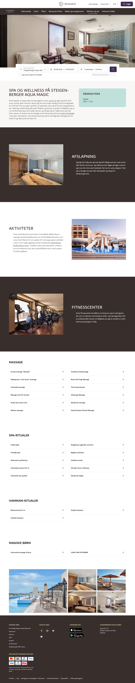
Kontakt (11, 640)
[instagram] (47, 631)
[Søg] (113, 69)
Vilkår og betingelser (76, 678)
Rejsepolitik (64, 678)
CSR (10, 637)
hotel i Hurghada (67, 113)
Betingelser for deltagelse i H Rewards (32, 678)
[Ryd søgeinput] (45, 69)
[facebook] (41, 631)
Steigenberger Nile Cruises (17, 647)
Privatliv (11, 678)
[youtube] (41, 637)
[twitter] (53, 631)
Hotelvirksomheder (52, 678)
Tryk (17, 678)
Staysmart (12, 631)
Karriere (11, 634)
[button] (38, 591)
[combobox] (33, 69)
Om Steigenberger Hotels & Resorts (20, 628)
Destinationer (13, 643)
